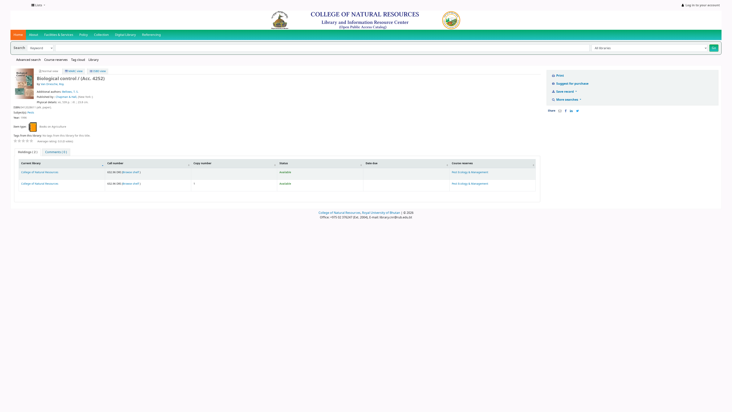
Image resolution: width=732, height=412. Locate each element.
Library (93, 60)
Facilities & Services (58, 34)
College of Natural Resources (39, 172)
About (33, 34)
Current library (31, 163)
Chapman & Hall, (67, 97)
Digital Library (125, 34)
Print (559, 75)
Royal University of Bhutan (381, 213)
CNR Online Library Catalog (20, 5)
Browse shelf (131, 172)
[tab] (28, 152)
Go (714, 48)
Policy (83, 34)
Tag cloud (78, 60)
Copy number (202, 163)
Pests (30, 113)
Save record (565, 91)
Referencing (151, 34)
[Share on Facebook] (565, 111)
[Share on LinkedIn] (571, 111)
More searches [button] (567, 99)
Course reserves (56, 60)
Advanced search (28, 60)
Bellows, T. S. (70, 92)
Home (18, 34)
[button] (38, 5)
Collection (101, 34)
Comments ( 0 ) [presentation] (56, 152)
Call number (115, 163)
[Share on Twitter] (577, 111)
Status (283, 163)
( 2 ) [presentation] (27, 152)
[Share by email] (560, 111)
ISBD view (99, 71)
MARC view (75, 71)
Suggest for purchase (571, 83)
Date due (371, 163)
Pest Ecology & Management (470, 172)
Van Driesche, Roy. (52, 84)
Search (19, 48)
